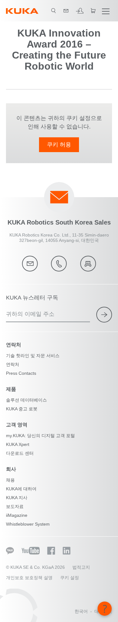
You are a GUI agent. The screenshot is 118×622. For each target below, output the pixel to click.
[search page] (53, 11)
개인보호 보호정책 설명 (29, 577)
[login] (79, 11)
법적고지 (81, 567)
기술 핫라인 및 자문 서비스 (32, 355)
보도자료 (15, 506)
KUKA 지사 (16, 497)
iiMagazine (16, 515)
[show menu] (105, 11)
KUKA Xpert (17, 444)
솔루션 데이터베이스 (26, 399)
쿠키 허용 (59, 144)
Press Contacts (21, 373)
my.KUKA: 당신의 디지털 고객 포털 (40, 435)
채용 (10, 479)
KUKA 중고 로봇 (21, 408)
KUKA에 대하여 (21, 488)
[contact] (66, 11)
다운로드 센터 (20, 453)
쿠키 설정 (69, 577)
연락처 (12, 364)
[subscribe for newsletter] (104, 314)
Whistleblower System (28, 524)
